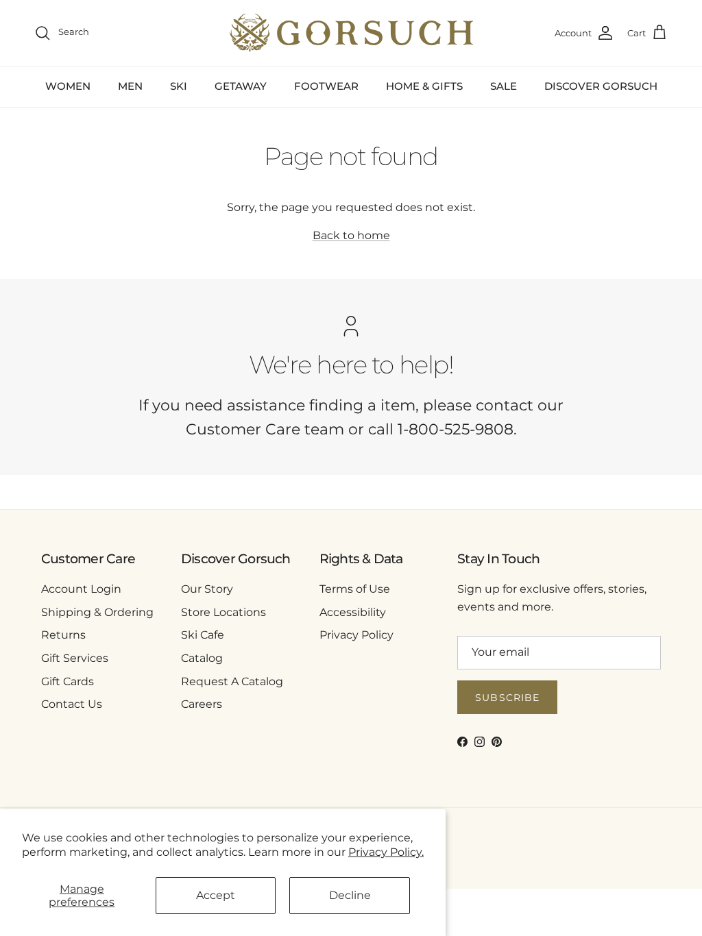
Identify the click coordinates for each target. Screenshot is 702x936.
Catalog (202, 658)
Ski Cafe (202, 634)
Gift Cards (67, 681)
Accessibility (352, 612)
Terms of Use (354, 588)
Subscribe (507, 697)
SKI (178, 86)
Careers (201, 704)
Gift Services (74, 658)
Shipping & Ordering (97, 612)
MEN (130, 86)
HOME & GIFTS (424, 86)
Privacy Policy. (386, 852)
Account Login (81, 588)
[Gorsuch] (351, 33)
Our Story (207, 588)
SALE (503, 86)
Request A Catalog (232, 681)
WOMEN (67, 86)
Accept (215, 895)
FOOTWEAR (326, 86)
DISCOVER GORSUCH (600, 86)
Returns (63, 634)
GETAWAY (241, 86)
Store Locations (223, 612)
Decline (350, 895)
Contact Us (71, 704)
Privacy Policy (356, 634)
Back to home (351, 235)
